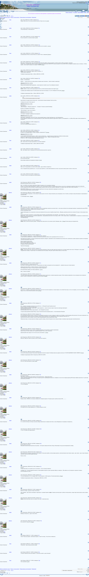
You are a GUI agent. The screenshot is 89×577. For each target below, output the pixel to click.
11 (12, 570)
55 (39, 53)
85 (40, 397)
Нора (10, 19)
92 (40, 474)
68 (40, 182)
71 (40, 220)
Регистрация (33, 6)
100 (39, 560)
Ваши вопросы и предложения (25, 17)
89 (40, 443)
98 (39, 543)
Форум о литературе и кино (5, 17)
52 (39, 28)
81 (40, 351)
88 (40, 428)
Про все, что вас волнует (15, 17)
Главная (28, 6)
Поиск (85, 12)
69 (40, 192)
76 (40, 288)
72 (40, 234)
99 (39, 552)
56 (39, 61)
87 (40, 420)
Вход (38, 6)
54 (39, 44)
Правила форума (80, 12)
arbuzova (10, 192)
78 (40, 314)
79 (40, 328)
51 (38, 19)
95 (40, 512)
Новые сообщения (69, 12)
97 (39, 535)
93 (40, 489)
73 (40, 248)
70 (40, 207)
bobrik (10, 28)
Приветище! (34, 17)
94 (40, 497)
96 (41, 520)
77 (40, 303)
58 (39, 78)
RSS (86, 2)
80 (40, 337)
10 (11, 570)
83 (40, 374)
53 (39, 36)
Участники (75, 12)
